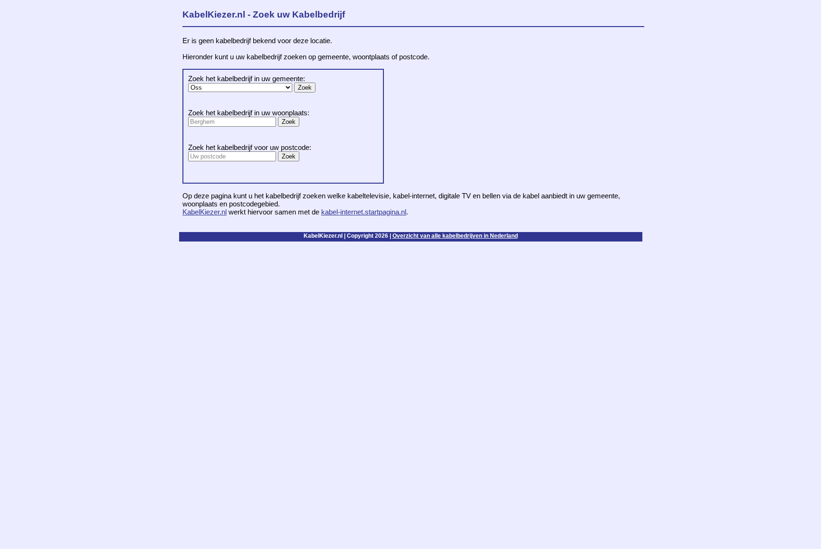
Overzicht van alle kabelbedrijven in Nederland (455, 236)
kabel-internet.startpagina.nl (363, 212)
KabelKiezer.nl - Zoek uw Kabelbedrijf (263, 14)
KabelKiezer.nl (204, 212)
